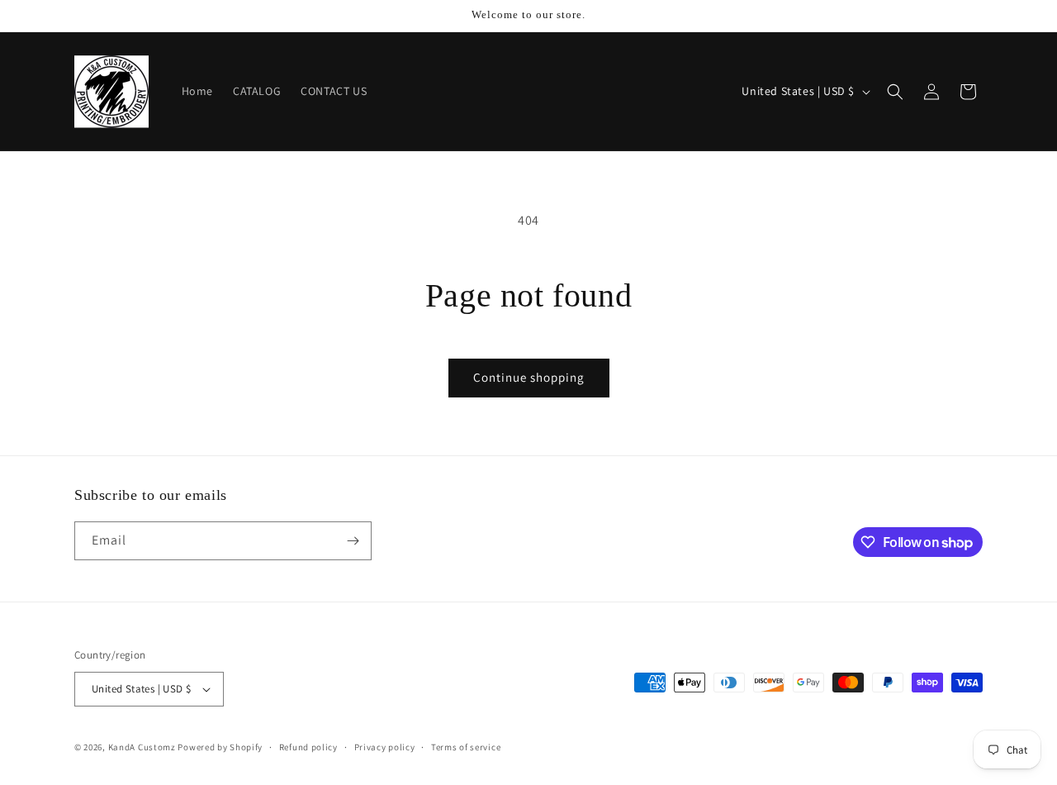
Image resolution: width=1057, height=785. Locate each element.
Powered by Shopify (220, 747)
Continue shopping (529, 377)
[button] (895, 92)
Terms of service (465, 747)
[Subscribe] (352, 540)
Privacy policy (384, 747)
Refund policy (308, 747)
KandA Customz (142, 747)
